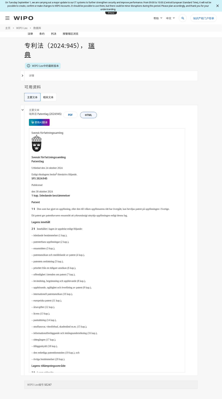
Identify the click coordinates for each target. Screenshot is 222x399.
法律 (30, 34)
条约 (42, 34)
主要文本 (32, 97)
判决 (53, 34)
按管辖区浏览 (70, 34)
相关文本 (48, 97)
